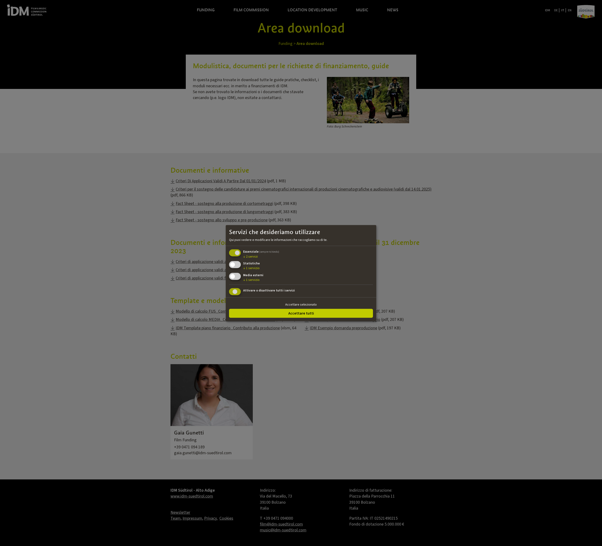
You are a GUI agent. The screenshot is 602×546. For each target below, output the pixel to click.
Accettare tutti (301, 313)
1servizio (251, 268)
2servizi (250, 256)
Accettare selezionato (301, 304)
